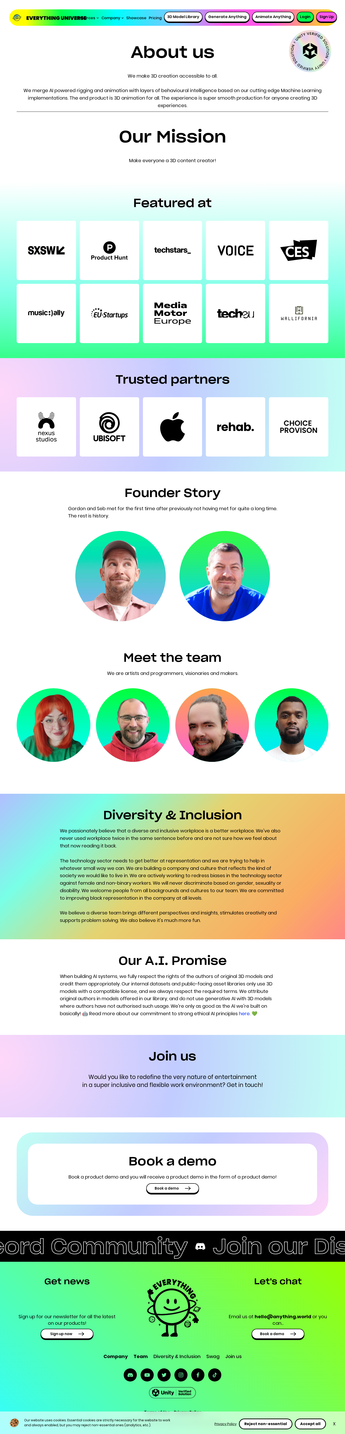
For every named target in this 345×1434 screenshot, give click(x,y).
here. (245, 1013)
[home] (43, 18)
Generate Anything (227, 16)
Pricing (155, 18)
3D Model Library (183, 16)
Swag (213, 1356)
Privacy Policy (226, 1424)
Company (116, 1356)
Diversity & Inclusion (177, 1356)
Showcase (136, 18)
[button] (87, 18)
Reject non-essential (265, 1424)
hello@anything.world (283, 1316)
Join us (233, 1356)
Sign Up (326, 16)
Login (305, 16)
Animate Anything (273, 16)
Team (141, 1356)
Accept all (310, 1424)
